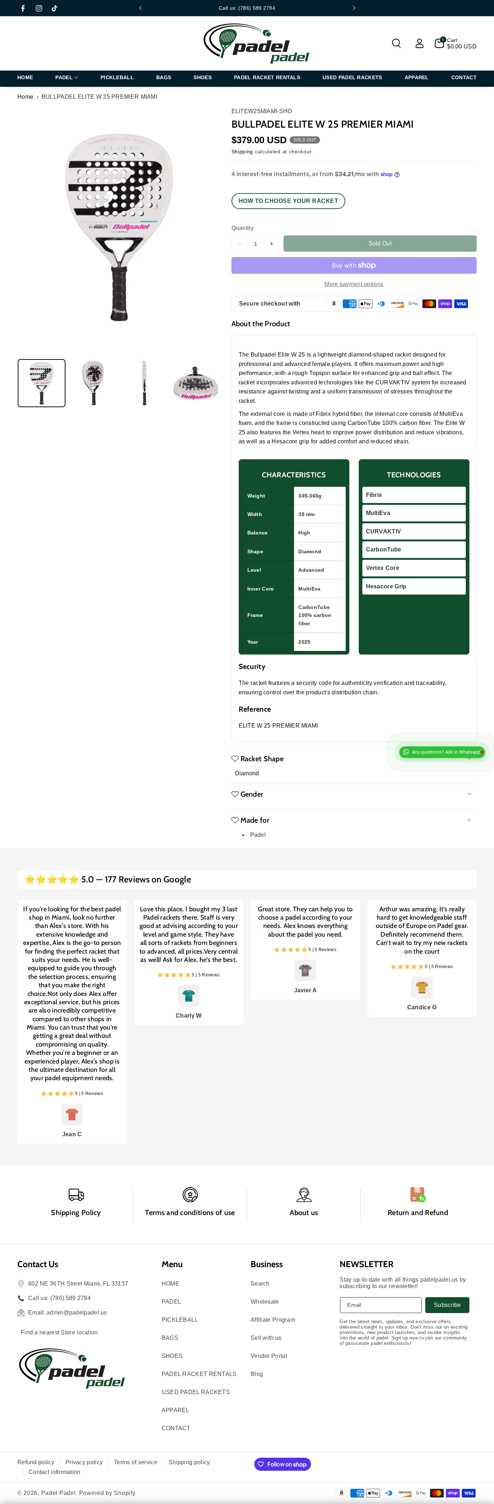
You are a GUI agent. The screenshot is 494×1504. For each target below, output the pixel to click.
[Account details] (419, 43)
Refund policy (35, 1462)
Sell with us (266, 1338)
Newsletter (366, 1264)
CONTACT (176, 1428)
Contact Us (37, 1264)
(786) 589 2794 (70, 1298)
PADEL (172, 1302)
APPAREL (175, 1410)
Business (267, 1264)
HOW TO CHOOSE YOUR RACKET (288, 201)
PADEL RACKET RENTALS (199, 1374)
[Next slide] (354, 8)
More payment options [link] (353, 284)
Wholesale (265, 1302)
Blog (257, 1374)
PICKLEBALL (180, 1320)
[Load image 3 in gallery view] (144, 383)
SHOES (172, 1356)
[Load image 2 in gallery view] (93, 383)
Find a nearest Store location (59, 1332)
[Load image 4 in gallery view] (196, 383)
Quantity (242, 228)
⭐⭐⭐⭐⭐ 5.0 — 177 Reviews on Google (108, 879)
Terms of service (135, 1462)
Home (25, 97)
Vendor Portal (269, 1356)
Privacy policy (84, 1462)
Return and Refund (418, 1212)
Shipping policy (189, 1462)
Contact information (55, 1472)
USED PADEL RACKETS (196, 1392)
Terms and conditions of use (190, 1212)
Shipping (242, 151)
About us (304, 1212)
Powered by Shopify (107, 1493)
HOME (170, 1284)
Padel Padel (58, 1493)
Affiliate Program (273, 1320)
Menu (172, 1264)
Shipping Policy (76, 1212)
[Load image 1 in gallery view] (41, 383)
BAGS (170, 1338)
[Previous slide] (140, 8)
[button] (396, 43)
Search (260, 1284)
